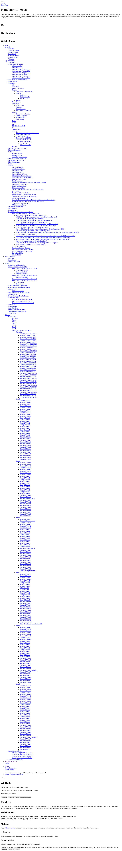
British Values (12, 81)
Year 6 (14, 328)
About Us (7, 47)
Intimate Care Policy (18, 188)
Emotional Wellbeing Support (21, 248)
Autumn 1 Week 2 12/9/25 (28, 395)
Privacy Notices (17, 153)
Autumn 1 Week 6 (25, 452)
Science (14, 131)
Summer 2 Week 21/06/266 (28, 340)
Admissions (11, 62)
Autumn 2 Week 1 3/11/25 (28, 383)
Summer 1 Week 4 (25, 411)
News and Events (10, 256)
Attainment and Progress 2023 (21, 69)
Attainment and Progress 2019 (21, 73)
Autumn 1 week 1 (25, 459)
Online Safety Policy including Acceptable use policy (28, 189)
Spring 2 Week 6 (25, 476)
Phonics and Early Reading (24, 91)
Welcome (11, 49)
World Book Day (25, 97)
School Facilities (13, 57)
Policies (10, 165)
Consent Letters (17, 155)
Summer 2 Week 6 (25, 686)
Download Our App (11, 761)
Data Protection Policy (19, 179)
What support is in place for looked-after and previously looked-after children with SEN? (42, 239)
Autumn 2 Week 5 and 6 (27, 548)
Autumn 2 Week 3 (25, 443)
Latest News (12, 260)
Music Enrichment (13, 162)
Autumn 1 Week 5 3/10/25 (28, 390)
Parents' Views (12, 289)
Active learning (20, 117)
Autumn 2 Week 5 (25, 440)
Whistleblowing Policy (19, 205)
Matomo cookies (11, 828)
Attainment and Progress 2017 (21, 76)
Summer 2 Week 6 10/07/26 (28, 334)
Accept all (11, 797)
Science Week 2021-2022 (23, 140)
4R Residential (24, 589)
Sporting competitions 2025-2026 (22, 753)
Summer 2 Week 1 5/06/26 (28, 342)
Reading (18, 93)
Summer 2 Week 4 (25, 402)
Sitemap (7, 766)
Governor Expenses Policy (20, 184)
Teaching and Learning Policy (21, 203)
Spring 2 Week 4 (25, 419)
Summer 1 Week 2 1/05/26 (28, 349)
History (14, 112)
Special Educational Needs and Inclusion (20, 212)
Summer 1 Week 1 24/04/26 (28, 351)
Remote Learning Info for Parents (18, 296)
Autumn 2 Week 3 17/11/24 (28, 380)
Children (7, 315)
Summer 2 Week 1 (25, 407)
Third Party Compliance (19, 157)
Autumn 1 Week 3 (25, 514)
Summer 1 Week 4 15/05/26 (28, 346)
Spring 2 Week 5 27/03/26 (28, 354)
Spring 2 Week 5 (25, 418)
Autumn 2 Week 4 (25, 442)
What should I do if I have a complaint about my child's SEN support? (37, 243)
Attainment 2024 (17, 67)
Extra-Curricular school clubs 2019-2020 (24, 280)
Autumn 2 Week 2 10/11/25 (28, 382)
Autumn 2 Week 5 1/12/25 (28, 376)
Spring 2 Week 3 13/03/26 (28, 358)
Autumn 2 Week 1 (25, 447)
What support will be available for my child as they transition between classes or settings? (43, 237)
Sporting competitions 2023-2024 (22, 756)
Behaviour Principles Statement (17, 79)
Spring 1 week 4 (25, 430)
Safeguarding (16, 129)
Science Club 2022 (25, 145)
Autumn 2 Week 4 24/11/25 (28, 378)
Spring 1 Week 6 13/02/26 (28, 363)
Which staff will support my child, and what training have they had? (36, 217)
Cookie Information (10, 768)
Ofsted (10, 164)
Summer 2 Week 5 (25, 401)
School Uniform (13, 308)
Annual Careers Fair (22, 136)
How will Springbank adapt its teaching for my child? (32, 227)
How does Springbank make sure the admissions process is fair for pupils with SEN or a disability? (45, 236)
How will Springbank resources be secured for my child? (33, 231)
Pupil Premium (12, 208)
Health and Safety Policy (19, 186)
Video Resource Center (15, 759)
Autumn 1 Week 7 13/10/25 (28, 387)
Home (6, 45)
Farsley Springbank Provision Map (22, 249)
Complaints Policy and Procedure (22, 177)
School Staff (12, 54)
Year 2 (14, 322)
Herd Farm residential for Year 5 (22, 301)
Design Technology (18, 88)
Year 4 (14, 325)
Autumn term (20, 282)
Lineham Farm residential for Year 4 (23, 303)
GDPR (10, 152)
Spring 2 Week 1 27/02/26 (28, 361)
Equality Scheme (17, 181)
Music (14, 122)
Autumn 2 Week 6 (25, 438)
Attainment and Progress (15, 64)
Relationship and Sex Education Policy (24, 194)
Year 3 (14, 323)
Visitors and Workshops (23, 134)
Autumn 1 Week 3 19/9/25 (28, 394)
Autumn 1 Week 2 (25, 457)
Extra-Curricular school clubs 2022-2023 (24, 268)
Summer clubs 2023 (22, 273)
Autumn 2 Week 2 (25, 445)
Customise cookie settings (23, 797)
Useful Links (12, 313)
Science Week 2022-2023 (23, 138)
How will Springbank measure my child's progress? (31, 222)
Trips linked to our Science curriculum (27, 133)
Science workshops (25, 141)
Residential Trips (13, 297)
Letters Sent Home (14, 261)
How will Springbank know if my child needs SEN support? (34, 220)
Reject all (4, 797)
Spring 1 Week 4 (25, 488)
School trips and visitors (23, 114)
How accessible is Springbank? (25, 234)
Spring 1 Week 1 (25, 435)
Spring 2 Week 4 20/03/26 (28, 356)
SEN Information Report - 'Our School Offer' (25, 213)
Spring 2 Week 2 (25, 423)
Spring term (19, 284)
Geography (15, 103)
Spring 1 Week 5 (25, 428)
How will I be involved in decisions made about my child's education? (37, 224)
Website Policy (9, 769)
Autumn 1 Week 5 (25, 454)
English (14, 90)
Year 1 (14, 320)
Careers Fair (23, 143)
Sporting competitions (15, 751)
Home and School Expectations (17, 285)
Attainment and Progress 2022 (21, 71)
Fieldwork (19, 107)
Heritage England (21, 115)
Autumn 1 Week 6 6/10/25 (28, 388)
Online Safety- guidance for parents (19, 287)
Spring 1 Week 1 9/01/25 (27, 371)
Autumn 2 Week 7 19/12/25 (28, 373)
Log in (3, 3)
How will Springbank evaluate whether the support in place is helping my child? (40, 229)
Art (13, 85)
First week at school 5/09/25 (28, 397)
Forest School (16, 102)
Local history (20, 119)
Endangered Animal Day (23, 110)
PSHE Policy (16, 191)
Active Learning (21, 109)
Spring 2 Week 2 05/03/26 (28, 359)
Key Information (10, 61)
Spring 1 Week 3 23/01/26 (28, 368)
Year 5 (14, 327)
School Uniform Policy (19, 198)
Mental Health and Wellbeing (17, 158)
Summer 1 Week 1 (25, 416)
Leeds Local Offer (17, 253)
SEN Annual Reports (18, 246)
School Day (12, 304)
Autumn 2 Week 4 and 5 (27, 498)
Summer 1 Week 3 (25, 413)
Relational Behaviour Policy (20, 193)
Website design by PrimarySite (14, 774)
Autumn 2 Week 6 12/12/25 (28, 375)
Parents (7, 263)
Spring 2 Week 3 (25, 421)
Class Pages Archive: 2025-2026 (22, 330)
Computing (15, 86)
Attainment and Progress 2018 (21, 74)
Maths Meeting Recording (28, 570)
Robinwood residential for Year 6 (22, 299)
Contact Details (13, 52)
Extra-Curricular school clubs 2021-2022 (24, 275)
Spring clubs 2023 (21, 272)
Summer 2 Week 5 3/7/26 (27, 335)
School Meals (12, 306)
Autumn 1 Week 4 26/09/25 (28, 392)
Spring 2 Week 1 (25, 425)
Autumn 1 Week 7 (25, 450)
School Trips (20, 105)
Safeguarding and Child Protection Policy (24, 196)
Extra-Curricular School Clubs (17, 267)
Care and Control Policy (19, 174)
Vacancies (11, 59)
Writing (18, 100)
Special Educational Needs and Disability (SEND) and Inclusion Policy (33, 200)
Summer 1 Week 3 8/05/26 (28, 347)
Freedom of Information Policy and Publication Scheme (29, 182)
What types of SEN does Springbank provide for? (31, 215)
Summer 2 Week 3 (25, 404)
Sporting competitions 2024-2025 (22, 754)
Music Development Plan (16, 160)
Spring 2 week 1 (25, 483)
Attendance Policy (17, 172)
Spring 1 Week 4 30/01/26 (28, 366)
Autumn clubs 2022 (22, 270)
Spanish (14, 146)
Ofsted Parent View (18, 291)
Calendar (11, 258)
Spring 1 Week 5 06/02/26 (28, 364)
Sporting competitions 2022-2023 (22, 758)
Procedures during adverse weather (18, 292)
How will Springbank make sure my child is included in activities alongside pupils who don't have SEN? (47, 232)
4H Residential (24, 588)
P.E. (13, 124)
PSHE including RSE (18, 126)
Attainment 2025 (17, 66)
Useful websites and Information (22, 251)
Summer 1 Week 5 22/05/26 (28, 344)
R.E (13, 127)
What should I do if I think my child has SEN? (30, 218)
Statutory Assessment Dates (16, 310)
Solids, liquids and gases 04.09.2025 (31, 624)
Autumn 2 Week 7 (25, 437)
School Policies (16, 255)
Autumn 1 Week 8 (25, 449)
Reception (15, 318)
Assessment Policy (17, 170)
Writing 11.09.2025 (25, 622)
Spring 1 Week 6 (25, 426)
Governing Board (13, 55)
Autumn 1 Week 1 (25, 569)
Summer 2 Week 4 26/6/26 (28, 337)
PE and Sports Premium (15, 206)
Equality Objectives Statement (17, 148)
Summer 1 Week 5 (25, 409)
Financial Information (14, 150)
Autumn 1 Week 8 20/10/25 (28, 385)
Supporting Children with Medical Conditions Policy (28, 201)
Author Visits (24, 98)
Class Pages (12, 316)
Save (17, 849)
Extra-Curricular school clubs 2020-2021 (24, 279)
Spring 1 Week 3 (25, 431)
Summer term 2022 (22, 277)
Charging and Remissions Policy (22, 176)
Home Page (4, 5)
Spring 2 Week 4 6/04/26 (27, 352)
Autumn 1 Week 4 (25, 455)
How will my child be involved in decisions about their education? (36, 225)
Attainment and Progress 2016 (21, 78)
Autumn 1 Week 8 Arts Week (29, 670)
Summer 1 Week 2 (25, 406)
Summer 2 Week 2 (25, 464)
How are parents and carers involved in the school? (31, 241)
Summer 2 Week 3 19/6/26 (28, 339)
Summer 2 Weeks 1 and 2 (27, 521)
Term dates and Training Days (17, 311)
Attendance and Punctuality (16, 265)
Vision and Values (13, 50)
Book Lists (23, 95)
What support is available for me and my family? (30, 244)
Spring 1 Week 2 (25, 433)
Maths (14, 121)
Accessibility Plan (17, 167)
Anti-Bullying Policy (18, 169)
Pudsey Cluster (12, 294)
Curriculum (11, 83)
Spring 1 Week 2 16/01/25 (28, 370)
